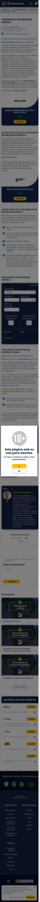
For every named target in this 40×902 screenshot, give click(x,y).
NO (19, 471)
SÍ (19, 466)
